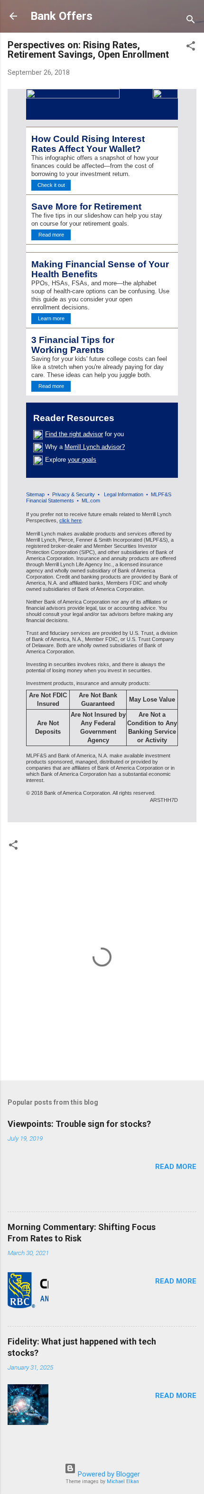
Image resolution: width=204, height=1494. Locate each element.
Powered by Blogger (108, 1474)
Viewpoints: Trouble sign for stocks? (79, 1124)
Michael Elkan (123, 1481)
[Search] (190, 19)
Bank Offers (61, 16)
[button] (190, 46)
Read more (175, 1166)
